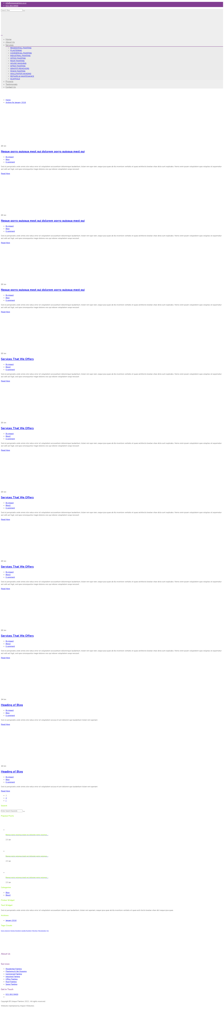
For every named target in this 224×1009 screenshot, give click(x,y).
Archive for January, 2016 (16, 102)
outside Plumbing (26, 931)
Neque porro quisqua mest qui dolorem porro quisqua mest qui (43, 151)
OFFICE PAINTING (18, 58)
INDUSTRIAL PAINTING (20, 55)
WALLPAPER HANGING (20, 73)
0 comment (10, 162)
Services (10, 45)
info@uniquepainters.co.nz (16, 3)
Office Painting (12, 979)
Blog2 (8, 367)
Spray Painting (11, 984)
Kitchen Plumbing (15, 931)
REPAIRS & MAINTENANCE (22, 76)
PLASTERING (16, 50)
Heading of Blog (12, 705)
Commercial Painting (14, 974)
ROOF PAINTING (17, 60)
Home (8, 39)
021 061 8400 (12, 5)
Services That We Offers (17, 359)
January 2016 (11, 920)
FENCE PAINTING (17, 71)
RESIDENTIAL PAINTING (20, 48)
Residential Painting (14, 969)
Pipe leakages (42, 931)
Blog (7, 159)
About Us (10, 42)
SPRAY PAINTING (17, 66)
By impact (10, 157)
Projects (9, 81)
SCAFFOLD (15, 79)
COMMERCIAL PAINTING (21, 53)
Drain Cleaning (5, 931)
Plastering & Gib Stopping (16, 971)
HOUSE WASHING (18, 63)
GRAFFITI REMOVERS (19, 68)
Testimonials (11, 84)
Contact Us (11, 87)
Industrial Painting (13, 976)
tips (48, 931)
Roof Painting (11, 981)
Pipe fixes (35, 931)
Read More (5, 173)
